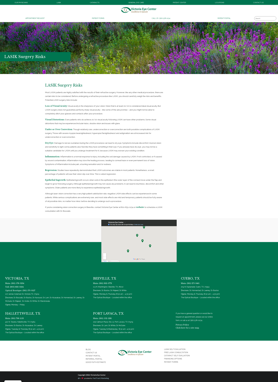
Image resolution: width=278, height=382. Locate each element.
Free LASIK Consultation (176, 352)
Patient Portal (224, 18)
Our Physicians (21, 3)
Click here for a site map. (187, 328)
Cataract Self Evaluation (177, 356)
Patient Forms (98, 18)
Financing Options (173, 359)
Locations (219, 3)
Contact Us (258, 3)
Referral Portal (94, 359)
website (140, 207)
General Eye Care (136, 3)
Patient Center (179, 3)
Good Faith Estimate (96, 362)
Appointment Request (35, 18)
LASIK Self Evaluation (174, 349)
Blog (88, 349)
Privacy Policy (182, 325)
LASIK (59, 3)
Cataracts (94, 3)
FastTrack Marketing (100, 378)
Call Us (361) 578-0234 (161, 18)
